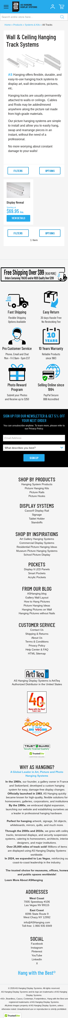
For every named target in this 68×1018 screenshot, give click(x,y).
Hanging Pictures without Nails (37, 613)
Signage (37, 514)
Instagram (37, 947)
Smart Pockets (37, 573)
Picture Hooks (37, 496)
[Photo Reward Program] (17, 372)
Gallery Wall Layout (36, 597)
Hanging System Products (36, 484)
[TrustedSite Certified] (36, 754)
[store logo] (24, 7)
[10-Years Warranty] (51, 335)
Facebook (37, 943)
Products (18, 25)
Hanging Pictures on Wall (37, 609)
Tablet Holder (37, 518)
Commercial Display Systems (36, 542)
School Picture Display (37, 554)
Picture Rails (36, 492)
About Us (36, 637)
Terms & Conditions (37, 641)
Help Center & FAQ (37, 649)
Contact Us (36, 629)
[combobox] (34, 16)
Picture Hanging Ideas (37, 605)
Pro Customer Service (17, 348)
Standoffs (36, 522)
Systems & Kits (32, 25)
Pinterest (37, 951)
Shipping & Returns (36, 633)
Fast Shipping (17, 311)
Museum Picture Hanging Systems (36, 550)
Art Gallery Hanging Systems (37, 538)
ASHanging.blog (36, 593)
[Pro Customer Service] (17, 335)
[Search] (62, 17)
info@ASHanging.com (37, 922)
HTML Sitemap (37, 653)
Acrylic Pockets (37, 577)
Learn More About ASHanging (24, 880)
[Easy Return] (51, 299)
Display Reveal (15, 202)
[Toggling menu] (6, 6)
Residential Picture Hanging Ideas (37, 546)
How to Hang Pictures (37, 601)
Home (8, 25)
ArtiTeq (56, 680)
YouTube (37, 955)
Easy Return (51, 311)
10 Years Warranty (51, 348)
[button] (52, 6)
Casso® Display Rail (37, 510)
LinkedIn (37, 959)
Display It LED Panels (37, 569)
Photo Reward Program (17, 387)
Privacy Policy (36, 428)
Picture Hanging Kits (37, 488)
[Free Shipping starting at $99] (34, 274)
